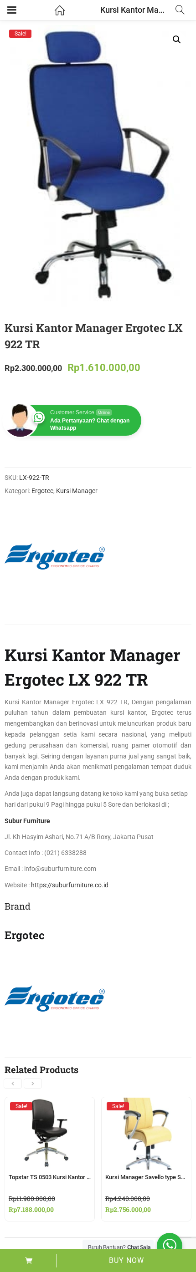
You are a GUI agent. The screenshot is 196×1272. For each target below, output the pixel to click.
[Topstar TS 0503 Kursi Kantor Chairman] (49, 1105)
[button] (177, 39)
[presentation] (13, 1084)
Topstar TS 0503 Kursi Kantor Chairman (60, 1177)
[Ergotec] (55, 556)
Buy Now (126, 1260)
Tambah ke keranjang (28, 1260)
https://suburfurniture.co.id (69, 885)
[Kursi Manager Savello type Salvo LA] (146, 1105)
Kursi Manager (77, 490)
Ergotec (42, 490)
